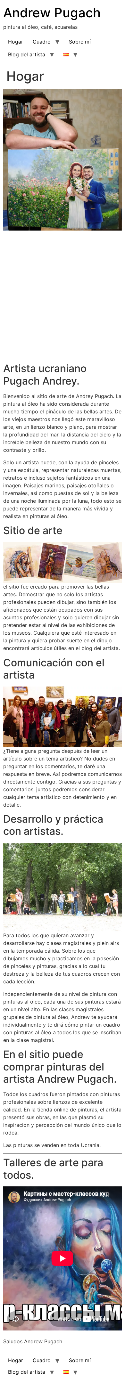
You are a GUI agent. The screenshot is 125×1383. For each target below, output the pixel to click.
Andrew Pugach (52, 12)
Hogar (15, 41)
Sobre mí (80, 41)
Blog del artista (26, 54)
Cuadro (42, 41)
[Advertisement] (62, 295)
